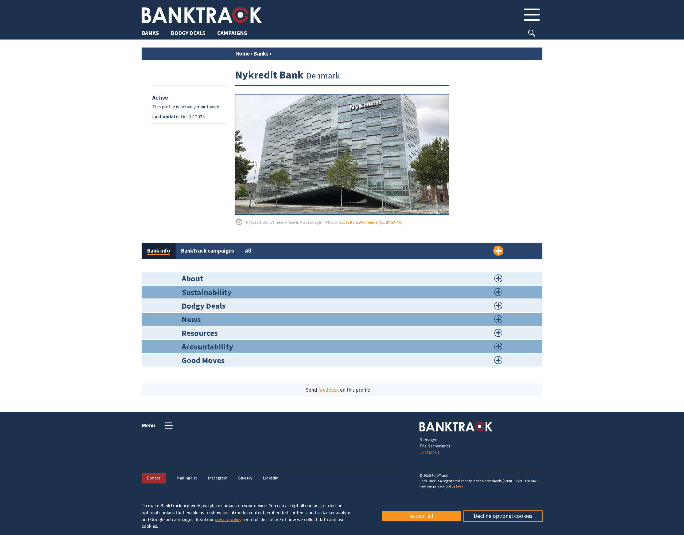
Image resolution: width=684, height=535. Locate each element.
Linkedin (270, 478)
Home (242, 53)
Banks (261, 53)
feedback (328, 390)
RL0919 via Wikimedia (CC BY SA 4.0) (371, 222)
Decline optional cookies (503, 516)
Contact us (429, 452)
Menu (148, 425)
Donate (154, 478)
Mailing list (187, 478)
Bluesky (245, 478)
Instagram (217, 478)
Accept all (421, 516)
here (460, 486)
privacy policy (228, 519)
